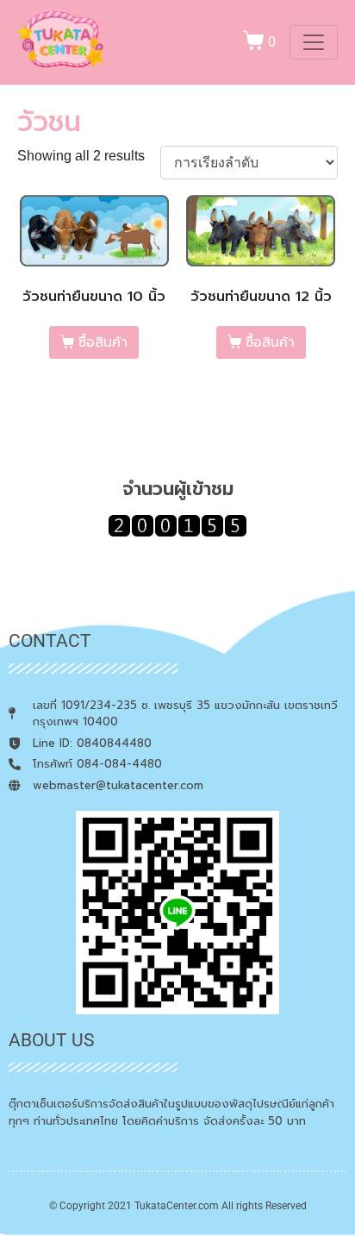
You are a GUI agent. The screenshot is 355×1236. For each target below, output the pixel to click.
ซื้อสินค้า (103, 342)
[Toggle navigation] (314, 42)
